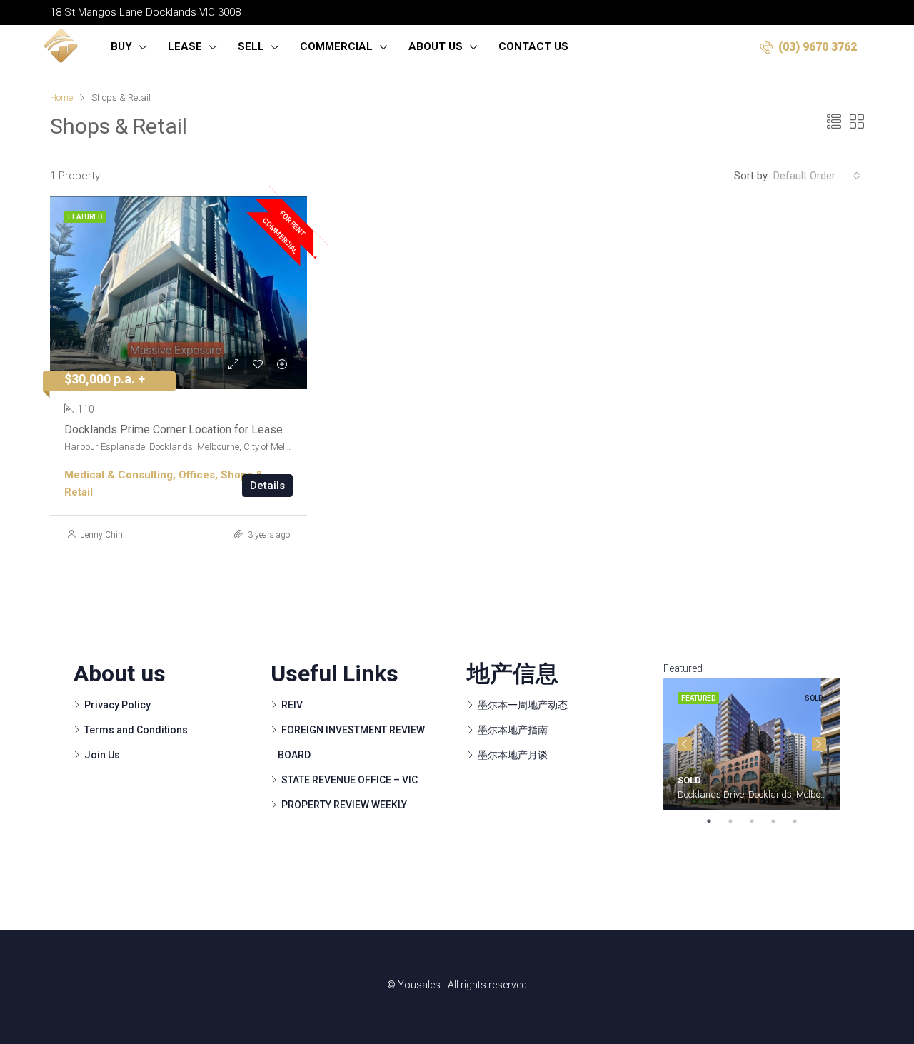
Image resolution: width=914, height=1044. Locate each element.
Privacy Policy (117, 705)
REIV (292, 705)
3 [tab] (759, 821)
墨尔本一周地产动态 (523, 705)
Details (267, 485)
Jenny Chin (102, 535)
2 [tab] (737, 821)
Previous (685, 744)
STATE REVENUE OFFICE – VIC (349, 779)
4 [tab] (780, 821)
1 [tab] (716, 821)
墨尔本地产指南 (513, 730)
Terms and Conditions (136, 730)
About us (435, 46)
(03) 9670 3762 (816, 47)
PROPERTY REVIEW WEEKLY (344, 804)
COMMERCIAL (336, 46)
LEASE (185, 46)
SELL (251, 46)
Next (819, 744)
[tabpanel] (751, 744)
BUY (121, 46)
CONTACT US (533, 46)
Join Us (102, 755)
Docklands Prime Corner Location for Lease (173, 429)
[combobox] (817, 176)
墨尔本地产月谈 (513, 755)
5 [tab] (802, 821)
